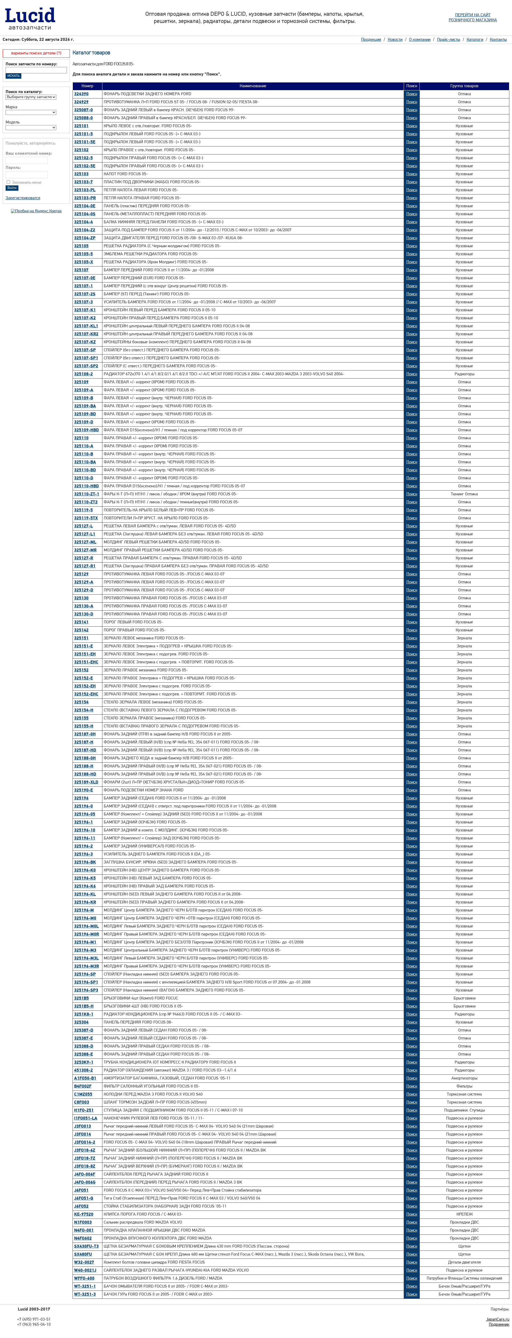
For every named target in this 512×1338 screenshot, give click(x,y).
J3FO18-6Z (84, 1150)
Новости (395, 40)
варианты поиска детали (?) (36, 53)
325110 (81, 438)
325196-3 (83, 854)
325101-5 (83, 134)
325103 (81, 174)
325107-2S (84, 294)
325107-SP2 (86, 366)
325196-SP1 (86, 982)
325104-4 (83, 222)
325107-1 (83, 286)
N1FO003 (83, 1222)
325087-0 (83, 110)
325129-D (83, 590)
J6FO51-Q (83, 1198)
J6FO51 (81, 1190)
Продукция (371, 40)
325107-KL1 (86, 326)
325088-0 (83, 118)
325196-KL (85, 894)
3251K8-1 (83, 1014)
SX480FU (83, 1254)
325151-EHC (86, 662)
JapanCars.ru (497, 1319)
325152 (81, 670)
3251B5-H (84, 1006)
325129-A (83, 582)
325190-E (83, 790)
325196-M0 (85, 918)
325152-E (83, 678)
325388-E (83, 1054)
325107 (81, 270)
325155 (81, 718)
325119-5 (83, 510)
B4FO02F (82, 1086)
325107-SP (85, 350)
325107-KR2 (86, 334)
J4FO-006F (84, 1174)
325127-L (83, 526)
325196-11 (84, 838)
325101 (81, 126)
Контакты (498, 40)
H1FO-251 (84, 1110)
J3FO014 (82, 1134)
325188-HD (85, 774)
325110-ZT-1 (86, 494)
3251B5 (81, 998)
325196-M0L (86, 926)
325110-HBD (86, 486)
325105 (81, 246)
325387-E (83, 1038)
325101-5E (84, 142)
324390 (81, 94)
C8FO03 (81, 1102)
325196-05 (84, 814)
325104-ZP (84, 238)
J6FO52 (81, 1206)
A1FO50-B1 (85, 1078)
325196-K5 (85, 878)
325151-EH (85, 654)
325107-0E (84, 278)
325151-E (83, 646)
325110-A (83, 446)
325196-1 (83, 822)
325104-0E (84, 206)
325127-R (83, 558)
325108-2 (83, 374)
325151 (81, 638)
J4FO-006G (84, 1182)
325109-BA (85, 406)
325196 (81, 798)
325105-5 (83, 254)
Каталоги (475, 40)
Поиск (411, 94)
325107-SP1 (86, 358)
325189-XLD (86, 782)
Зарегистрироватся (23, 198)
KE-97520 (83, 1214)
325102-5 (83, 158)
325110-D (83, 478)
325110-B (83, 454)
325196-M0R (86, 934)
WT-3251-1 (85, 1286)
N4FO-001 (84, 1230)
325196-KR (85, 902)
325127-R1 (84, 566)
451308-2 (83, 1070)
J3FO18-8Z (84, 1166)
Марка (11, 107)
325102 (81, 150)
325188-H (83, 766)
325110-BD (85, 470)
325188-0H (85, 758)
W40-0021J (85, 1270)
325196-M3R (86, 966)
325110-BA (85, 462)
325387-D (83, 1030)
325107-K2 (85, 318)
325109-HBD (86, 430)
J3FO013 (82, 1126)
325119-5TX (86, 518)
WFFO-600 (84, 1278)
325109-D (83, 422)
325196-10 (84, 830)
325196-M (84, 910)
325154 (81, 702)
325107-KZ (85, 342)
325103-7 (83, 182)
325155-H (83, 726)
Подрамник (499, 1325)
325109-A (83, 390)
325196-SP (85, 974)
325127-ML (85, 542)
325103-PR (85, 198)
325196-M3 (85, 950)
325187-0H (85, 734)
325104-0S (84, 214)
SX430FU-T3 (86, 1246)
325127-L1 (84, 534)
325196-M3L (86, 958)
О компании (419, 40)
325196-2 (83, 846)
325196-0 (83, 806)
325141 (81, 622)
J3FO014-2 (84, 1142)
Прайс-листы (448, 40)
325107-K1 (85, 310)
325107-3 (83, 302)
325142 (81, 630)
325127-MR (85, 550)
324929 (81, 102)
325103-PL (84, 190)
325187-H (83, 742)
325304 (81, 1022)
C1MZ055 (83, 1094)
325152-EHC (86, 694)
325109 (81, 382)
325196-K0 (85, 870)
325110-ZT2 (86, 502)
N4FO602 (83, 1238)
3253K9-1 (83, 1062)
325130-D (83, 614)
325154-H (83, 710)
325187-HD (85, 750)
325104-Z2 (84, 230)
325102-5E (84, 166)
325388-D (83, 1046)
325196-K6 (85, 886)
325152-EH (85, 686)
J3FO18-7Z (84, 1158)
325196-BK (85, 862)
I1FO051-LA (85, 1118)
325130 (81, 598)
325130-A (83, 606)
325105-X (83, 262)
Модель (12, 122)
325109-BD (85, 414)
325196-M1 (85, 942)
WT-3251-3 (85, 1294)
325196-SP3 (86, 990)
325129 (81, 574)
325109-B (83, 398)
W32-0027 (84, 1262)
